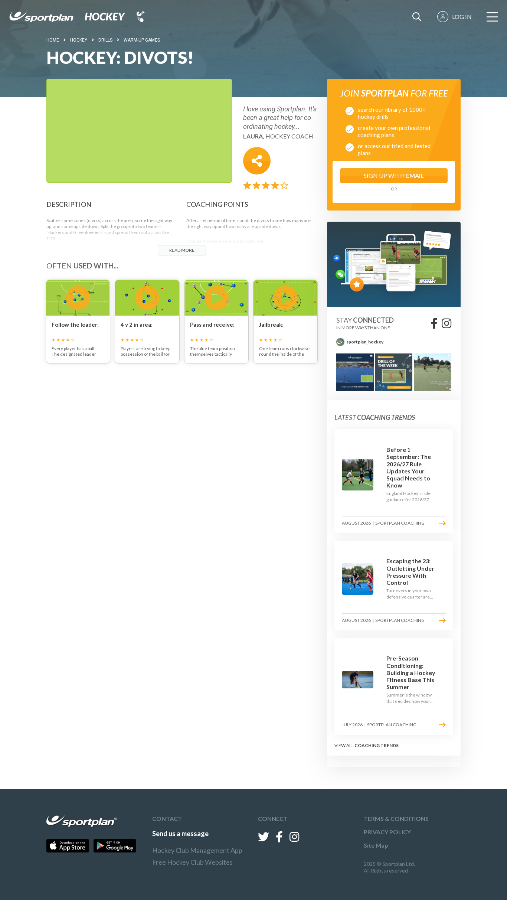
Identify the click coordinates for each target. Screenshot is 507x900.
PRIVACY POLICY (387, 831)
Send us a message (180, 833)
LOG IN (462, 16)
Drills (105, 40)
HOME (52, 40)
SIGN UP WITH (394, 175)
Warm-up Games (142, 40)
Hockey (78, 40)
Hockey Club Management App (197, 850)
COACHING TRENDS (376, 745)
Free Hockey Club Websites (192, 862)
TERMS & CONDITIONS (396, 818)
